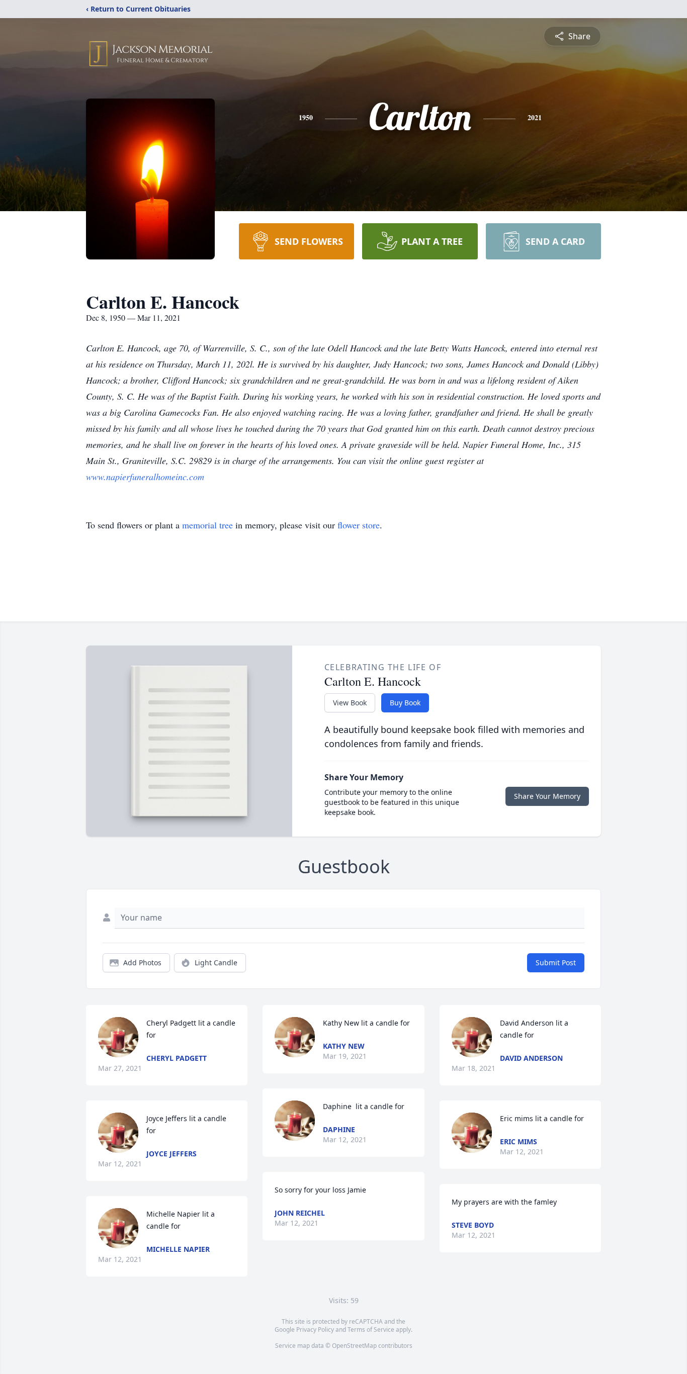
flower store (358, 525)
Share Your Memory (547, 796)
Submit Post (556, 962)
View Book (350, 702)
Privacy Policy (315, 1329)
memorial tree (207, 525)
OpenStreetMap (354, 1345)
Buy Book (405, 702)
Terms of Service (371, 1329)
